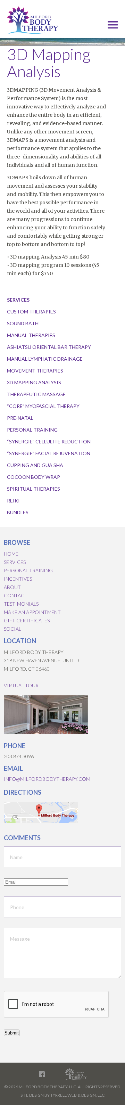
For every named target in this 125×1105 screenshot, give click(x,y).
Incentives (18, 579)
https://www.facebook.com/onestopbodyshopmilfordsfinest (42, 1074)
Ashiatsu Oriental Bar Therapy (49, 347)
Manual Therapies (31, 335)
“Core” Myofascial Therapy (43, 406)
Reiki (13, 501)
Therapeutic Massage (36, 394)
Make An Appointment (32, 612)
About (12, 587)
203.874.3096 (19, 756)
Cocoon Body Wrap (33, 477)
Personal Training (32, 430)
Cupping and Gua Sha (35, 465)
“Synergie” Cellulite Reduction (49, 441)
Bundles (17, 512)
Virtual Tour (21, 685)
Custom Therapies (31, 311)
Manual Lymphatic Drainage (45, 359)
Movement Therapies (35, 371)
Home (11, 554)
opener (113, 24)
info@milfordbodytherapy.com (47, 779)
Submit (12, 1033)
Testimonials (21, 604)
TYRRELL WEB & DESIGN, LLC (77, 1095)
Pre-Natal (20, 418)
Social (12, 629)
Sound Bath (23, 323)
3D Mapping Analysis (34, 382)
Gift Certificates (27, 620)
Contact (15, 595)
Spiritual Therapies (33, 489)
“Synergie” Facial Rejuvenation (48, 453)
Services (15, 562)
